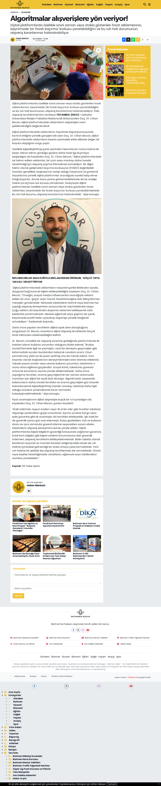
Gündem (46, 4)
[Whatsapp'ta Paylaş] (133, 40)
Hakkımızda (19, 676)
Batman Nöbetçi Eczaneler (26, 637)
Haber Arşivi (125, 644)
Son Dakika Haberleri (93, 644)
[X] (78, 630)
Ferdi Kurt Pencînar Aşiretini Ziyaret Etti (53, 524)
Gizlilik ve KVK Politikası (61, 676)
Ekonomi (80, 4)
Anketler (13, 743)
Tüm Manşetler (56, 644)
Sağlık (99, 4)
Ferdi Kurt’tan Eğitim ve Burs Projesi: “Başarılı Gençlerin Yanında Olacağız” (25, 527)
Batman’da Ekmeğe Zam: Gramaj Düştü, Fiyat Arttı (26, 554)
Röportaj (14, 736)
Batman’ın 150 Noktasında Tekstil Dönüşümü (83, 556)
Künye (44, 676)
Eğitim (90, 4)
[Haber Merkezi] (19, 487)
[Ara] (144, 4)
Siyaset (69, 4)
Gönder (18, 595)
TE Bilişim (131, 677)
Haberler (14, 12)
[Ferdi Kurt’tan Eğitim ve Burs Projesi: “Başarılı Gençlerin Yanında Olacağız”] (27, 513)
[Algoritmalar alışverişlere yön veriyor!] (56, 73)
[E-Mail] (29, 491)
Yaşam (109, 4)
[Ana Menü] (149, 4)
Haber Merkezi (36, 485)
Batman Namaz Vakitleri (96, 637)
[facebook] (34, 686)
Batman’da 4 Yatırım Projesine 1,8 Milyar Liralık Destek (86, 526)
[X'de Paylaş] (128, 40)
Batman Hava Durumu (59, 637)
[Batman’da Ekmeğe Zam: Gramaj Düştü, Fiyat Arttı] (27, 543)
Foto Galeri (15, 727)
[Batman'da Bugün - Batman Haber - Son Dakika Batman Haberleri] (19, 4)
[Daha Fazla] (138, 40)
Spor (127, 4)
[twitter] (66, 686)
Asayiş (118, 4)
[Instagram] (83, 630)
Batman (58, 4)
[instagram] (99, 686)
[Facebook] (73, 630)
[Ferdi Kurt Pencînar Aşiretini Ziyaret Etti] (57, 513)
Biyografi (14, 740)
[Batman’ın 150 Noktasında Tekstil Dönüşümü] (87, 543)
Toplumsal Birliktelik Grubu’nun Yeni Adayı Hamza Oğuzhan (54, 556)
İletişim (33, 676)
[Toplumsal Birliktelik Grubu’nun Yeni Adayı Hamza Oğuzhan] (57, 543)
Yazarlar (14, 733)
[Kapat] (159, 784)
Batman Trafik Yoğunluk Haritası (135, 637)
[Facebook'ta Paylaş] (124, 40)
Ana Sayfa (14, 692)
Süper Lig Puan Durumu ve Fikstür (32, 768)
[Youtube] (88, 630)
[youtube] (131, 686)
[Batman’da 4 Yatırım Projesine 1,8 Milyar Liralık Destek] (87, 513)
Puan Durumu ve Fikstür (24, 644)
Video (12, 730)
